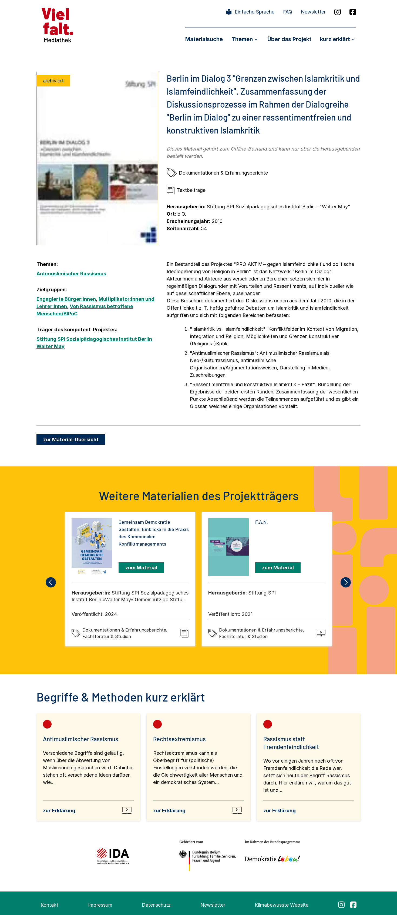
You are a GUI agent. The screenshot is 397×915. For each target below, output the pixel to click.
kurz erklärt (335, 39)
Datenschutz (156, 905)
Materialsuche (204, 39)
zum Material (141, 567)
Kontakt (49, 905)
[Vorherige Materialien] (51, 582)
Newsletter (313, 12)
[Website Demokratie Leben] (271, 856)
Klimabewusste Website (281, 905)
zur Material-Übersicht (71, 439)
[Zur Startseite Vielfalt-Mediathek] (57, 24)
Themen (242, 39)
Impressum (100, 905)
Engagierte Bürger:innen (66, 299)
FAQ (287, 12)
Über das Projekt (289, 39)
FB (352, 11)
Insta (337, 11)
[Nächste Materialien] (346, 582)
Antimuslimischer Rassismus (71, 273)
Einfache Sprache (254, 12)
